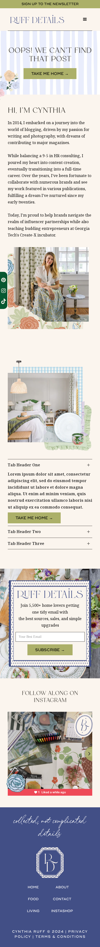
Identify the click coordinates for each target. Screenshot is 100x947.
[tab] (50, 492)
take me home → (50, 73)
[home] (43, 19)
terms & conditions (60, 937)
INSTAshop (62, 911)
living (33, 911)
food (33, 899)
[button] (85, 19)
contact (62, 899)
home (33, 887)
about (62, 887)
